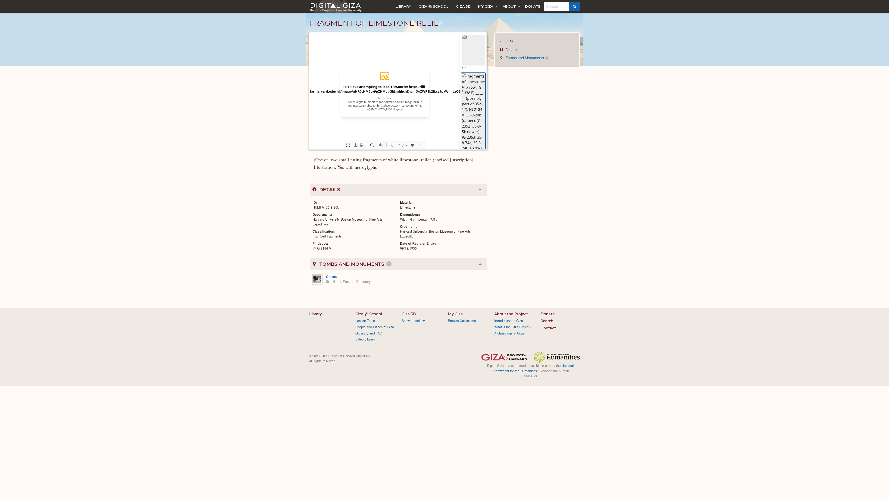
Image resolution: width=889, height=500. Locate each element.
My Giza (485, 6)
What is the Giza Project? (512, 327)
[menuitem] (403, 6)
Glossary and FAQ (368, 333)
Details (511, 49)
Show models (411, 321)
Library (403, 6)
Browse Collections (462, 320)
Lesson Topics (365, 320)
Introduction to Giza (508, 320)
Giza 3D (463, 6)
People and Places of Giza (374, 327)
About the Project (511, 314)
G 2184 (331, 276)
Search (547, 321)
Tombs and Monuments (526, 57)
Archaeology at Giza (509, 333)
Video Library (365, 339)
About (509, 6)
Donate (532, 6)
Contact (548, 328)
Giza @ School (433, 6)
